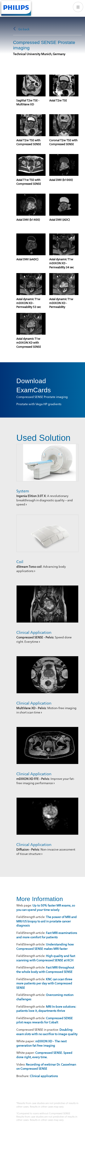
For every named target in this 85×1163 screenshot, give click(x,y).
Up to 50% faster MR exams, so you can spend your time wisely (45, 907)
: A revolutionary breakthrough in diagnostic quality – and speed (44, 500)
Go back (23, 29)
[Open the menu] (78, 7)
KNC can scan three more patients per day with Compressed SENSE (44, 983)
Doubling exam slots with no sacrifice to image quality (47, 1032)
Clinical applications (44, 1076)
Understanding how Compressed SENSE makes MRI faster (45, 946)
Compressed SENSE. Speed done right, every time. (44, 1055)
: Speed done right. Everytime (44, 639)
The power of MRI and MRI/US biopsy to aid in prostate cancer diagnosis (46, 921)
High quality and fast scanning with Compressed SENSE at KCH (45, 958)
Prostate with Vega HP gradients (38, 404)
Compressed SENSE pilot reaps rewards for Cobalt (44, 1020)
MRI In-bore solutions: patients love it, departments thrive (46, 1009)
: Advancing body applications (41, 569)
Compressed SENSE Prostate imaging (42, 397)
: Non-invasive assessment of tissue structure (45, 851)
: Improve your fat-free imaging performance (45, 781)
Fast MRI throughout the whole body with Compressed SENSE (45, 969)
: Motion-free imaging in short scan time (46, 710)
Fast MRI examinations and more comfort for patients (46, 935)
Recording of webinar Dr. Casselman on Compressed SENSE (46, 1066)
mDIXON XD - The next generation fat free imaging (41, 1043)
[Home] (16, 8)
